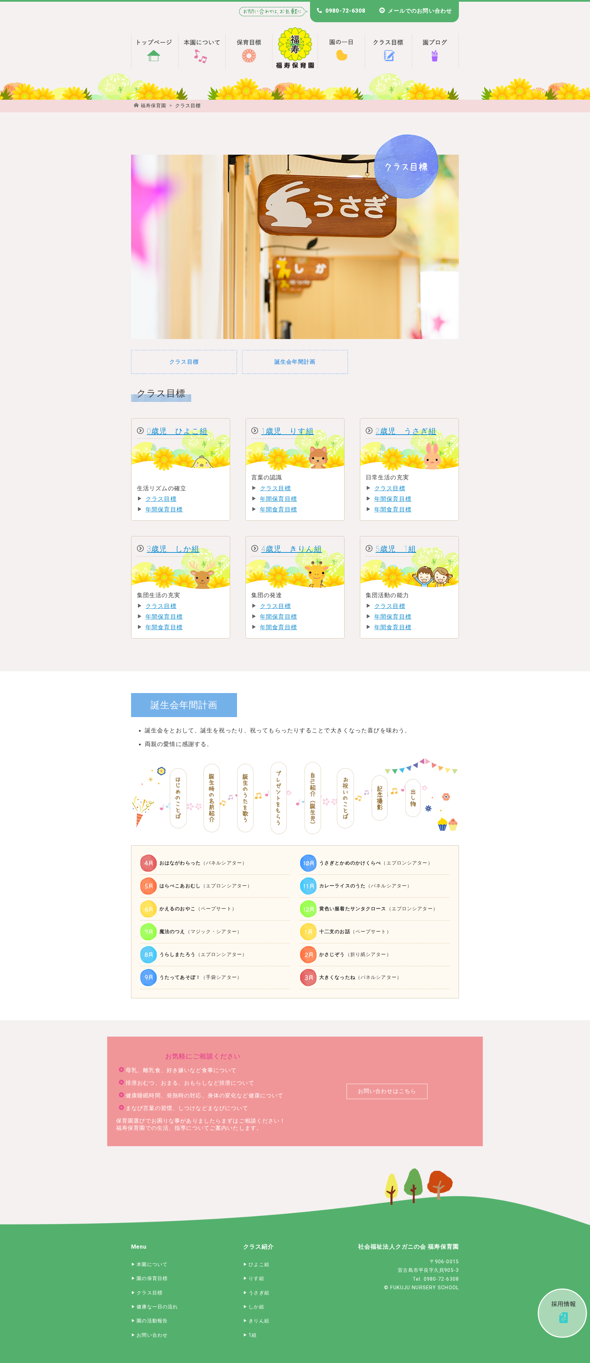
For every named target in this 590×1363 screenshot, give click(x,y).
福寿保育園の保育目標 (248, 51)
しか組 (256, 1307)
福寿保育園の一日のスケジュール (341, 51)
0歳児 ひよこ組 (177, 430)
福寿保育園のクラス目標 (388, 51)
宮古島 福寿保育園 (154, 51)
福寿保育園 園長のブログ (435, 51)
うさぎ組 (259, 1293)
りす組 (256, 1278)
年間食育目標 (278, 509)
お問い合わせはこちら (387, 1091)
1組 (253, 1335)
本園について (152, 1264)
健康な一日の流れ (157, 1307)
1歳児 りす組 (287, 430)
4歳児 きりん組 (291, 548)
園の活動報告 (152, 1321)
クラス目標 (184, 362)
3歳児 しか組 (173, 548)
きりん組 (259, 1321)
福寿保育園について (201, 51)
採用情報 (562, 1313)
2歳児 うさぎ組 (406, 430)
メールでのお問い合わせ (420, 11)
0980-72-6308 (345, 11)
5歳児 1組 (396, 548)
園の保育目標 (152, 1278)
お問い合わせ (152, 1335)
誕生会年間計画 (295, 362)
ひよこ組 (259, 1264)
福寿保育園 (154, 105)
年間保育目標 (164, 509)
